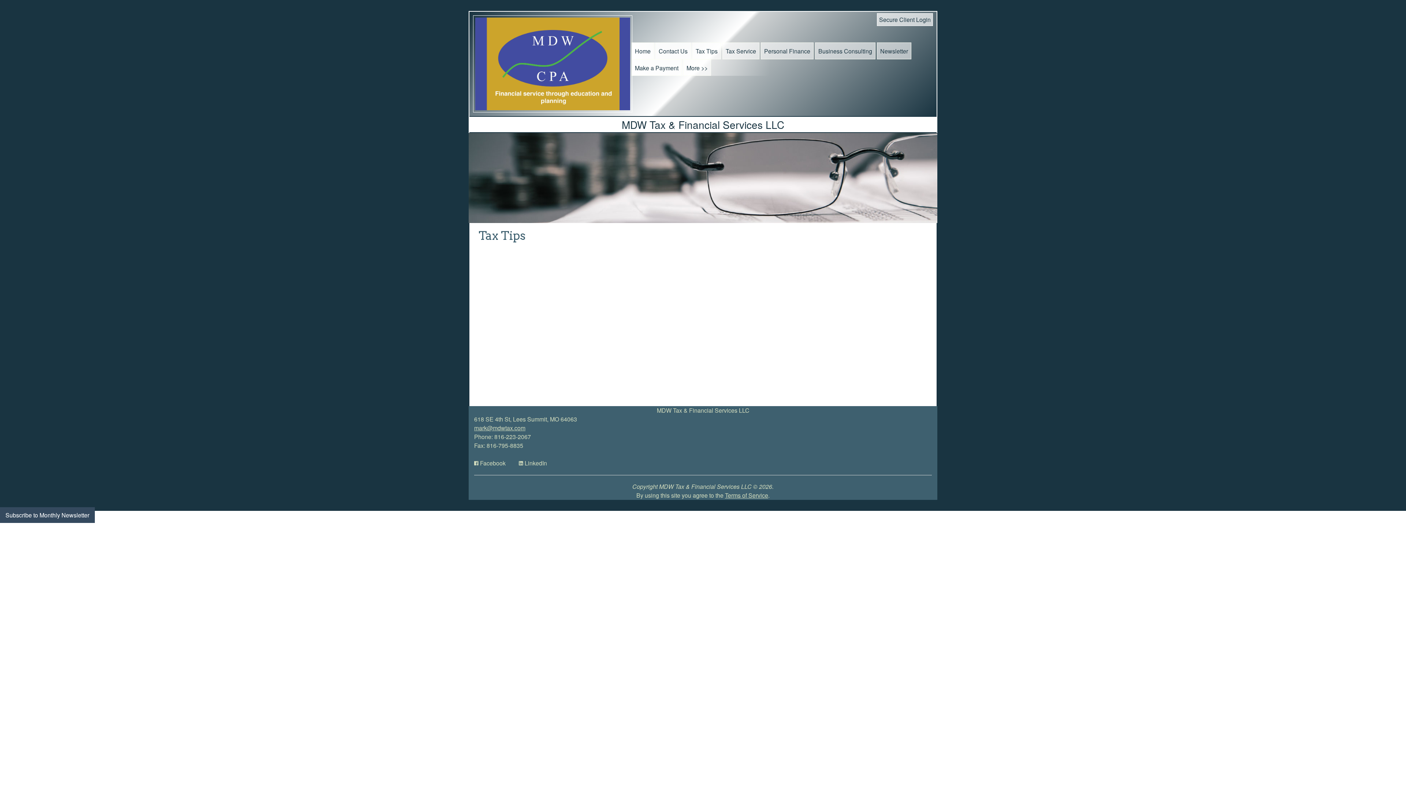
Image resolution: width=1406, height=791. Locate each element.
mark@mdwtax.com (499, 428)
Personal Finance (787, 51)
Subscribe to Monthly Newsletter (47, 515)
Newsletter (894, 51)
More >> (697, 68)
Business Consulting (845, 51)
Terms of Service (746, 495)
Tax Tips (707, 51)
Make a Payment (656, 68)
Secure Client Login (905, 19)
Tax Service (741, 51)
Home (643, 51)
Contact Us (673, 51)
